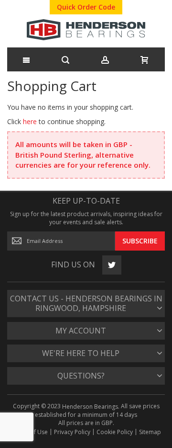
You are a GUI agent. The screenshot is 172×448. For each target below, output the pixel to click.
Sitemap (150, 432)
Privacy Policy (72, 432)
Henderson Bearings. (90, 406)
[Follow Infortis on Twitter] (109, 265)
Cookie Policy (115, 432)
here (30, 121)
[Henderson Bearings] (86, 30)
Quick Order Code (86, 6)
